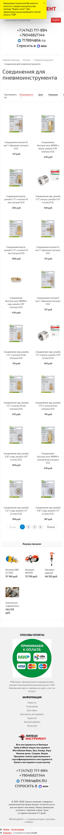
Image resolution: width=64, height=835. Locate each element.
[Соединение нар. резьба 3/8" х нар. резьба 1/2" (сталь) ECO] (48, 489)
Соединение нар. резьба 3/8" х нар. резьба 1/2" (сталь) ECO (48, 510)
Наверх (29, 822)
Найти (56, 20)
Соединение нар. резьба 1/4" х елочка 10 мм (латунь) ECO (16, 354)
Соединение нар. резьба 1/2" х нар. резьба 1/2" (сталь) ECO (16, 510)
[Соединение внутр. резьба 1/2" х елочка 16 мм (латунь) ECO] (16, 177)
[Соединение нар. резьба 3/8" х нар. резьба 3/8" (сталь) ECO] (16, 435)
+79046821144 (32, 35)
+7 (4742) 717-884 (32, 30)
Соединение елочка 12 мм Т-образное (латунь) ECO (48, 250)
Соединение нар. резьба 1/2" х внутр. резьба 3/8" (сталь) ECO (48, 354)
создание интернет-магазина (41, 819)
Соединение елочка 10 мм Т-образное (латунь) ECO (16, 145)
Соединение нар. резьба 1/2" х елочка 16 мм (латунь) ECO (16, 405)
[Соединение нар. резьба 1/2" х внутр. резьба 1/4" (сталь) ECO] (48, 177)
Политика (32, 725)
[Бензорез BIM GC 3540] (12, 559)
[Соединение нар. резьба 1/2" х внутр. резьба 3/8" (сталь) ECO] (48, 333)
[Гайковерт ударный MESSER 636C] (51, 559)
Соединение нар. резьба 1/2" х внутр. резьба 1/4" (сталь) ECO (48, 199)
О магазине (32, 706)
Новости (32, 702)
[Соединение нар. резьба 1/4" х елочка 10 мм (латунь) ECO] (16, 333)
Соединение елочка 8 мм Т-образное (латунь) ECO (48, 301)
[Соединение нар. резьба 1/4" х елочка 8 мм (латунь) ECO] (48, 384)
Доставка (32, 710)
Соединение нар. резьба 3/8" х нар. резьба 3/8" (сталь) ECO (16, 456)
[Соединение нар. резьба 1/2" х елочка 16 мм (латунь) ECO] (16, 384)
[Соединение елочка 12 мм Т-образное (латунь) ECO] (48, 228)
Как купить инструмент (32, 714)
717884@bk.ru (34, 40)
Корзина (7, 833)
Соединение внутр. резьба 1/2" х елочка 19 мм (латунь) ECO (16, 250)
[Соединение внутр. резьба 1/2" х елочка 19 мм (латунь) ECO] (16, 228)
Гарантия (32, 718)
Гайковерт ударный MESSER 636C (51, 572)
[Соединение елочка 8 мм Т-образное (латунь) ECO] (48, 279)
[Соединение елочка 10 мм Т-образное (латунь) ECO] (16, 123)
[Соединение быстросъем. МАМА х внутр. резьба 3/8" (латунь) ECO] (48, 123)
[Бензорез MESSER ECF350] (32, 559)
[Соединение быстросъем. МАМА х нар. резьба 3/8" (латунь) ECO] (16, 279)
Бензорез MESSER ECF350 (29, 572)
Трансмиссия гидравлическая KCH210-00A (13, 606)
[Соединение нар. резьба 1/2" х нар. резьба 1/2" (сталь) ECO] (16, 489)
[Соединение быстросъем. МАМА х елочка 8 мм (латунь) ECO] (48, 435)
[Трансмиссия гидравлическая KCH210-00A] (12, 592)
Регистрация (17, 829)
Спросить (25, 45)
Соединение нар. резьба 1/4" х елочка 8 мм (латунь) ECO (48, 405)
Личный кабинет (32, 722)
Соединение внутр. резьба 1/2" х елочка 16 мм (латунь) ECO (16, 199)
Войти (6, 829)
